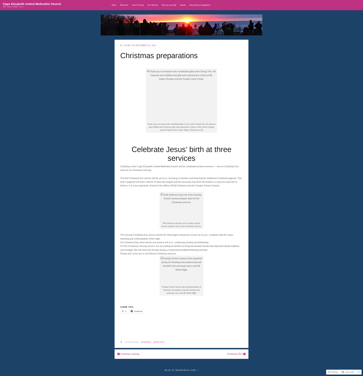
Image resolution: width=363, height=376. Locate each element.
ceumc (127, 45)
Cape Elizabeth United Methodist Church (32, 4)
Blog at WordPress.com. (181, 370)
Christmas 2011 (235, 354)
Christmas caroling (129, 354)
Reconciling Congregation (199, 5)
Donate (183, 5)
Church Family (138, 5)
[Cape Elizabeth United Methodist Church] (181, 24)
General (146, 342)
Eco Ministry (153, 5)
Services (159, 342)
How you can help (169, 5)
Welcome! (124, 5)
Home (114, 5)
